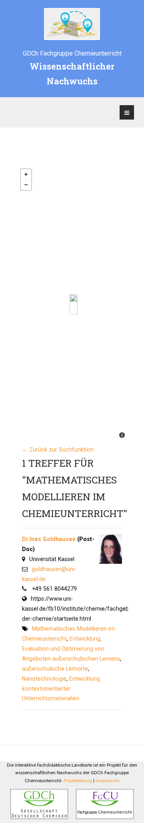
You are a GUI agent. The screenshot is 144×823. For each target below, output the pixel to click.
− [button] (26, 185)
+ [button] (26, 174)
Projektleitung (78, 780)
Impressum (108, 780)
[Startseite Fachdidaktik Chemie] (72, 24)
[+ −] (73, 304)
